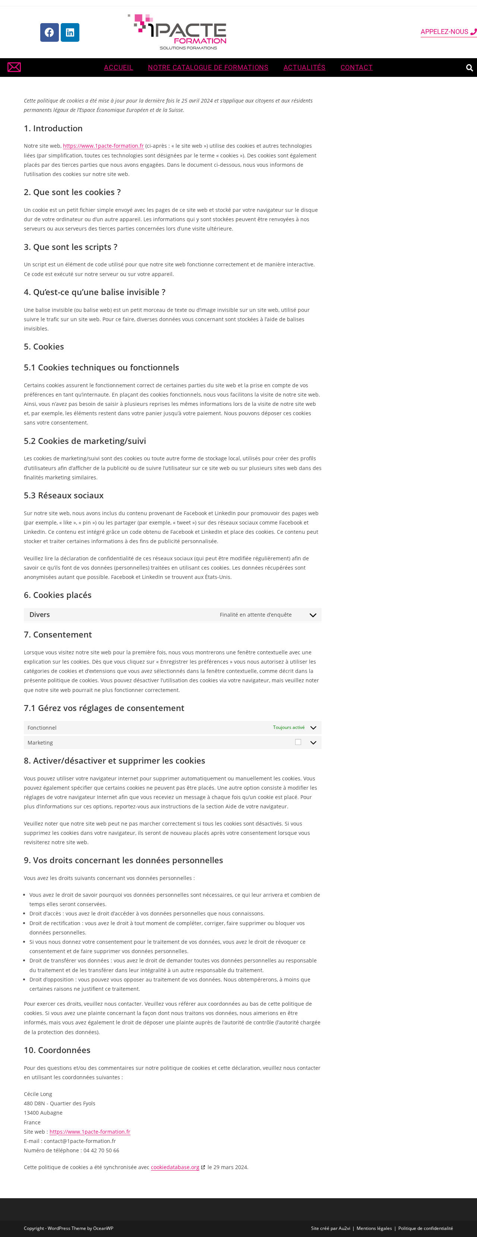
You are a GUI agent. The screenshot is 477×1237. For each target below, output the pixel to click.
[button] (469, 67)
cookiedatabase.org (175, 1167)
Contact (357, 67)
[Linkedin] (70, 32)
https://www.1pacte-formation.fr (103, 145)
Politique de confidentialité (425, 1228)
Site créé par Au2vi (330, 1228)
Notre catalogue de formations (208, 67)
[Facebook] (49, 32)
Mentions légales (374, 1228)
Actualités (305, 67)
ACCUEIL (118, 67)
